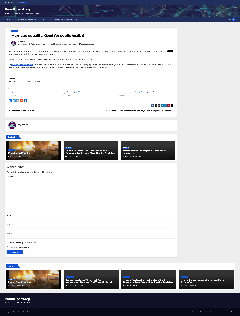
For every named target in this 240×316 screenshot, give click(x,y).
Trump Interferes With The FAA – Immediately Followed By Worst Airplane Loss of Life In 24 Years (91, 282)
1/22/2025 (128, 285)
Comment (10, 176)
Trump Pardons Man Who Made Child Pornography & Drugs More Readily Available (90, 151)
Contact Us (46, 19)
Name (9, 215)
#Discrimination (46, 44)
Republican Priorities (19, 153)
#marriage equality (88, 44)
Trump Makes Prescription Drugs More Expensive (144, 151)
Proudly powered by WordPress (13, 312)
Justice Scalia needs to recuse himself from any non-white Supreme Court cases (138, 111)
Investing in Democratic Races (68, 19)
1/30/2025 (70, 285)
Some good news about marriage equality (20, 92)
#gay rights (72, 44)
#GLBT (78, 44)
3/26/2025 (13, 285)
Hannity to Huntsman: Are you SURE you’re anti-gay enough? (135, 92)
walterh (23, 42)
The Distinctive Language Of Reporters (74, 92)
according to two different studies (22, 65)
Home (9, 19)
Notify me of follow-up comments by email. (23, 243)
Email (8, 224)
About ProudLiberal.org (26, 19)
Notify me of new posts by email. (19, 247)
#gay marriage (63, 44)
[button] (230, 19)
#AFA (32, 44)
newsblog (14, 30)
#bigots (37, 44)
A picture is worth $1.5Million (22, 111)
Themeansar (37, 312)
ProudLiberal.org (17, 9)
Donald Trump (70, 277)
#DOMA (54, 44)
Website (9, 233)
